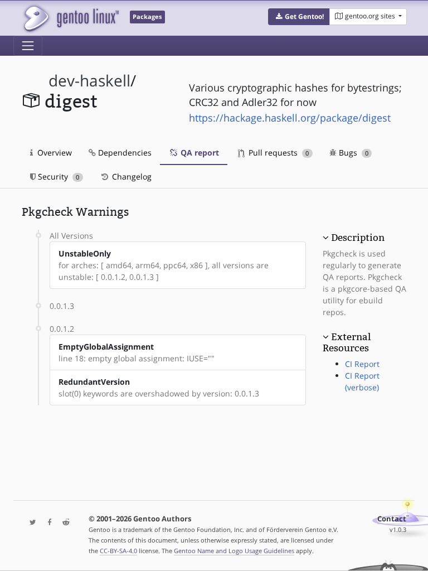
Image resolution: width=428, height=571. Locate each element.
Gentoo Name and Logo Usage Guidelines (234, 550)
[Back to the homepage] (70, 18)
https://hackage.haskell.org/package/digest (290, 117)
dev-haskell (89, 80)
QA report (198, 152)
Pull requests (277, 152)
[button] (299, 16)
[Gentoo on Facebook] (46, 522)
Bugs (352, 152)
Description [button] (358, 237)
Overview (53, 152)
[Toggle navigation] (27, 46)
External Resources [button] (347, 342)
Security (57, 176)
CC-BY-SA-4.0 (118, 550)
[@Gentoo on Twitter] (30, 522)
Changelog (131, 176)
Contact (391, 519)
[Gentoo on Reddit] (63, 522)
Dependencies (124, 152)
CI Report (362, 364)
